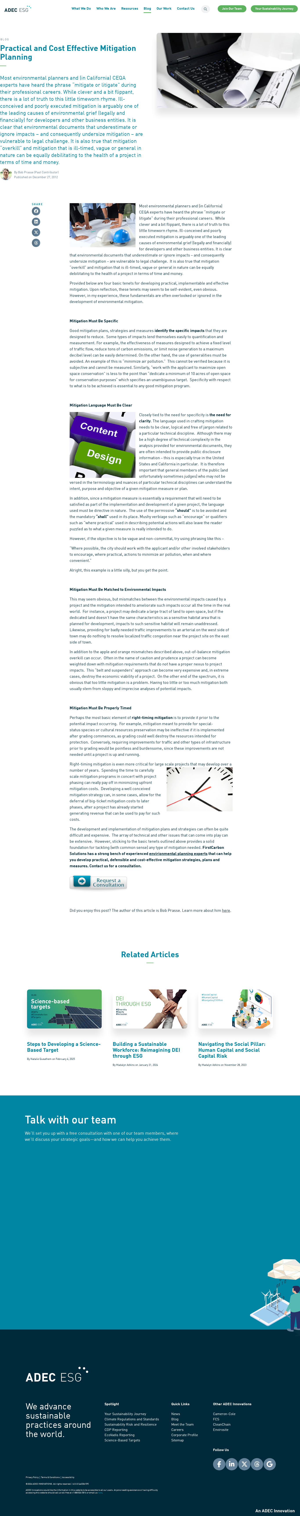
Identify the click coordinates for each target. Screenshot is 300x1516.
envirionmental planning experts (178, 854)
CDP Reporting (116, 1430)
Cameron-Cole (224, 1414)
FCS (216, 1419)
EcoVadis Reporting (120, 1435)
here (226, 911)
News (175, 1414)
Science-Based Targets (122, 1440)
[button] (36, 211)
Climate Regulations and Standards (132, 1419)
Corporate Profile (184, 1435)
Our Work (164, 9)
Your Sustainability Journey (125, 1414)
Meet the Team (182, 1424)
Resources (129, 9)
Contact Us (186, 9)
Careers (177, 1430)
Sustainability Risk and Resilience (131, 1424)
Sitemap (177, 1440)
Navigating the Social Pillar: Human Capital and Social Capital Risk (231, 1050)
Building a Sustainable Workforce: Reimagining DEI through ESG (146, 1050)
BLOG (4, 39)
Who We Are (106, 9)
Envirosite (220, 1430)
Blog (147, 9)
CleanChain (222, 1424)
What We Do (81, 9)
